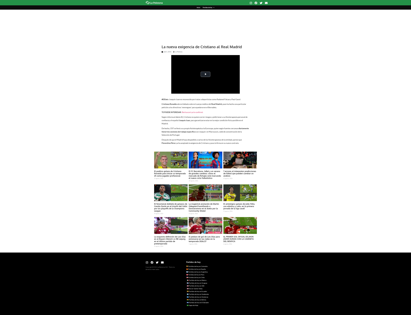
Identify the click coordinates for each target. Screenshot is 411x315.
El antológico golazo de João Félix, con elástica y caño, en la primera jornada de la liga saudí (239, 206)
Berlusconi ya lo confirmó (192, 112)
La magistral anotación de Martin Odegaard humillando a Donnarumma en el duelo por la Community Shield (204, 207)
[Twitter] (261, 3)
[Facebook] (256, 3)
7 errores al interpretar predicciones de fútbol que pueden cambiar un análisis (239, 173)
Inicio (198, 7)
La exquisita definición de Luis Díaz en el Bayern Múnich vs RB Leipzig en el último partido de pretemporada (170, 240)
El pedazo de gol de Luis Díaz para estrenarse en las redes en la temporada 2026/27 (204, 239)
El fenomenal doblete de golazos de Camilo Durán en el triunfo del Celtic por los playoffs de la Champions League (170, 207)
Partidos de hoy (207, 7)
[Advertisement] (205, 26)
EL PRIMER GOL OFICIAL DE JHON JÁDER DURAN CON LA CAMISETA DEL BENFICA (238, 239)
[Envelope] (266, 3)
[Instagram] (250, 3)
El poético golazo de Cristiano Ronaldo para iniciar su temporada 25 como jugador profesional (170, 173)
